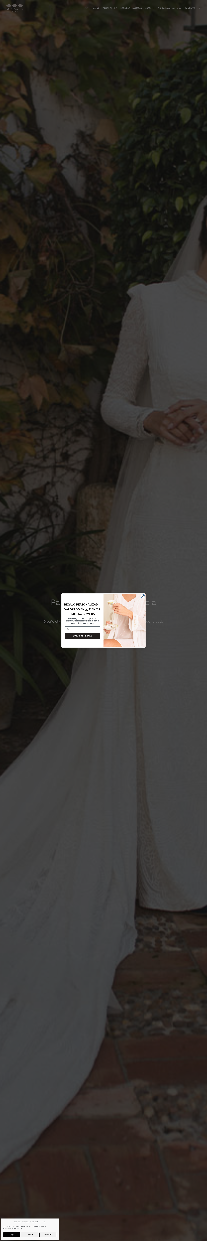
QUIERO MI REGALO (82, 636)
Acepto (11, 1235)
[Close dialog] (143, 596)
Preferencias (47, 1235)
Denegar (30, 1235)
